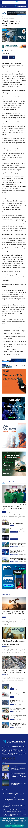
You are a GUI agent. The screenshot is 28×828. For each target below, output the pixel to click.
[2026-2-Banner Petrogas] (14, 590)
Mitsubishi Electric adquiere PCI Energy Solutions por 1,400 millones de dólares (17, 694)
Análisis (12, 719)
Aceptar (8, 825)
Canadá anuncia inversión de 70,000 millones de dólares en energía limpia (18, 783)
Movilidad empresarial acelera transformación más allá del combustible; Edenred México (14, 799)
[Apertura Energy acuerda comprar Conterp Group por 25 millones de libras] (14, 603)
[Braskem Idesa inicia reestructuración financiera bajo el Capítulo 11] (5, 768)
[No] (26, 822)
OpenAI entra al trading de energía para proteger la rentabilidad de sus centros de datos (18, 775)
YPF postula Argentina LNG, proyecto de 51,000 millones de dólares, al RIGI (14, 810)
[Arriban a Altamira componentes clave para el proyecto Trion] (5, 710)
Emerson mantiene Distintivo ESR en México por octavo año (18, 544)
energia (23, 365)
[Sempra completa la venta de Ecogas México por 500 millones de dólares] (5, 702)
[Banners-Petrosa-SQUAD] (14, 476)
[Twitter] (6, 57)
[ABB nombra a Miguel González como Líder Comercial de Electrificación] (5, 552)
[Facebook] (3, 57)
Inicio (3, 16)
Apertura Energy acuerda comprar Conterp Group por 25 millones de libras (13, 613)
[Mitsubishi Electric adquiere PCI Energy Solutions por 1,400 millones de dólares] (5, 694)
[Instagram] (5, 758)
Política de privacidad (17, 825)
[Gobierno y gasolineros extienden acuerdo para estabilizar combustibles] (5, 717)
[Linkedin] (8, 758)
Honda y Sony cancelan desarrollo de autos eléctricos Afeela (18, 536)
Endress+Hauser (15, 365)
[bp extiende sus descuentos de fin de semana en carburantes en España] (5, 686)
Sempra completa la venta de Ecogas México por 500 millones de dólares (18, 701)
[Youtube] (14, 758)
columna (8, 365)
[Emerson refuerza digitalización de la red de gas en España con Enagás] (5, 559)
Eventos (12, 525)
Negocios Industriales (14, 531)
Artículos (3, 617)
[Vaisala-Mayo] (14, 393)
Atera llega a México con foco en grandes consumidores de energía (13, 671)
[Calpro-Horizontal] (14, 49)
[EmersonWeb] (14, 16)
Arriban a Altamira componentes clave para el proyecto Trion (17, 709)
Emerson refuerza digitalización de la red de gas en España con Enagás (18, 559)
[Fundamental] (14, 2)
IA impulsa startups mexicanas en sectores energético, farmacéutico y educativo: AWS (18, 724)
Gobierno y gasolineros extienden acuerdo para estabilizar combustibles (18, 716)
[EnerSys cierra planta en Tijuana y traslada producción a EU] (5, 530)
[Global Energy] (3, 50)
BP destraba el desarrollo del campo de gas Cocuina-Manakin (14, 814)
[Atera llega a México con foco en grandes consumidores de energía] (14, 662)
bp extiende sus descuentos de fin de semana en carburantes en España (18, 686)
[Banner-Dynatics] (14, 447)
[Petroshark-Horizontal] (14, 363)
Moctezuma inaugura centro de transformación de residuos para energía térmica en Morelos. (17, 522)
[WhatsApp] (13, 57)
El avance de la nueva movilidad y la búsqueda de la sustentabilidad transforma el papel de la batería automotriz (14, 507)
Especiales (7, 16)
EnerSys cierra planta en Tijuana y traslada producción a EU (18, 529)
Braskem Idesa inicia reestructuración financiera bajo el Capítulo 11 (18, 768)
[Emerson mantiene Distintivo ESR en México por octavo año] (5, 544)
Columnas (12, 16)
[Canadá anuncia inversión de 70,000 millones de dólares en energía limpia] (5, 783)
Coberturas (4, 512)
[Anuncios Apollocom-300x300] (13, 419)
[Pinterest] (10, 57)
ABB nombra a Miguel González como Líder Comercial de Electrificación (17, 551)
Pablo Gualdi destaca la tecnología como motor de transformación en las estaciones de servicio (13, 642)
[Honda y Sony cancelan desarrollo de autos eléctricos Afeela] (5, 537)
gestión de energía (6, 367)
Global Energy (9, 50)
